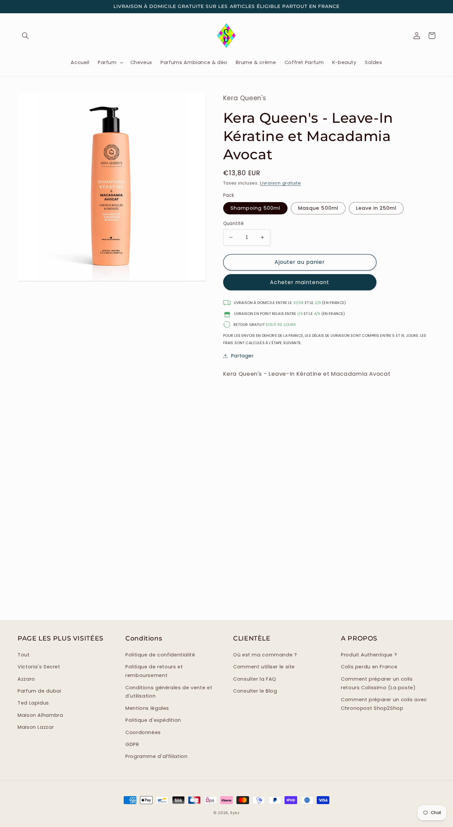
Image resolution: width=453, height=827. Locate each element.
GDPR (132, 744)
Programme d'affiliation (156, 756)
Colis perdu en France (369, 666)
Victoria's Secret (39, 666)
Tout (24, 654)
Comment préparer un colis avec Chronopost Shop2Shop (384, 704)
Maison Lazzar (36, 727)
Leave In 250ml (376, 208)
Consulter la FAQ (254, 679)
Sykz (234, 812)
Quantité (233, 223)
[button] (25, 35)
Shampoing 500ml (255, 208)
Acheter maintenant (300, 282)
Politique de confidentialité (160, 654)
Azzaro (26, 679)
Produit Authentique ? (369, 654)
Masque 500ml (318, 208)
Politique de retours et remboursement (154, 671)
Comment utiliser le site (264, 666)
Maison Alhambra (40, 715)
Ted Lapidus (33, 703)
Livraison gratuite (280, 183)
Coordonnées (143, 732)
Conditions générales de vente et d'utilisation (168, 692)
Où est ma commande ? (265, 654)
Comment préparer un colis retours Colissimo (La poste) (378, 683)
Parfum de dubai (39, 691)
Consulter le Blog (255, 691)
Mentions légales (147, 708)
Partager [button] (242, 355)
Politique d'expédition (153, 720)
